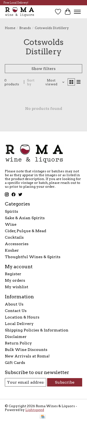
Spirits (11, 211)
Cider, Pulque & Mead (25, 231)
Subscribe (64, 382)
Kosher (12, 250)
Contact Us (16, 310)
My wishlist (16, 287)
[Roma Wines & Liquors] (20, 12)
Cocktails (14, 237)
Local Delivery (19, 323)
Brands (25, 28)
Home (10, 28)
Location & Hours (22, 317)
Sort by (30, 82)
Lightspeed (34, 410)
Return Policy (18, 343)
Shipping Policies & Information (36, 330)
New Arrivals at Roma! (27, 356)
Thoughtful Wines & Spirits (32, 257)
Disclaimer (16, 336)
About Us (14, 304)
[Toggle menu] (77, 12)
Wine (10, 224)
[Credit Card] (43, 417)
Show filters (43, 68)
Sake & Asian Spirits (25, 218)
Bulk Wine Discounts (26, 349)
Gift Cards (15, 362)
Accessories (17, 244)
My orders (15, 280)
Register (13, 274)
